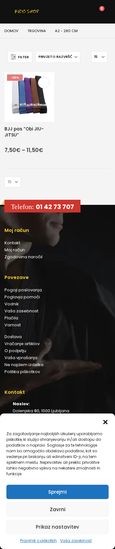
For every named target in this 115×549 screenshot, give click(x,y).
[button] (105, 421)
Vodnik (11, 304)
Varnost (12, 325)
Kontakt (12, 243)
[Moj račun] (69, 12)
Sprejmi (57, 492)
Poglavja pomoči (22, 297)
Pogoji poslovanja (23, 290)
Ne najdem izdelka (23, 365)
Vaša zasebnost (76, 540)
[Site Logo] (27, 12)
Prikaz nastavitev (57, 527)
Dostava (13, 337)
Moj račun (14, 250)
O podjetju (15, 351)
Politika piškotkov (22, 372)
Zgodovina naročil (23, 257)
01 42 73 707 (55, 206)
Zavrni (57, 509)
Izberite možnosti (44, 82)
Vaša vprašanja (20, 358)
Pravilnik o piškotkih (38, 540)
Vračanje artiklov (22, 344)
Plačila (11, 318)
